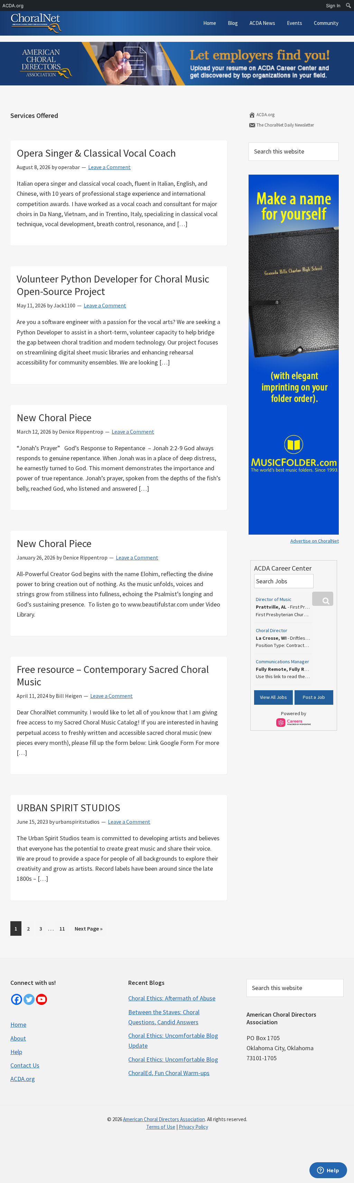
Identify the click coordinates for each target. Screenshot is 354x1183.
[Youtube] (41, 999)
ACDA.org (264, 115)
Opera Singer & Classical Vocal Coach (96, 152)
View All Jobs (273, 697)
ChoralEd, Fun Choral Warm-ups (168, 1073)
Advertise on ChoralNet (314, 541)
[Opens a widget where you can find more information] (328, 1171)
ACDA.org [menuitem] (13, 5)
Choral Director (271, 630)
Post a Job (314, 697)
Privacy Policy (193, 1127)
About (18, 1038)
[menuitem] (348, 5)
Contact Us (24, 1065)
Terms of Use (160, 1127)
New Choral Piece (54, 417)
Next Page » (88, 930)
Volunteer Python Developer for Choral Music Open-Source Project (113, 285)
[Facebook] (16, 999)
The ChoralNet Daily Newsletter (284, 125)
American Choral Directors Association (164, 1119)
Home (18, 1024)
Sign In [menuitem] (333, 5)
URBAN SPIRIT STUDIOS (68, 807)
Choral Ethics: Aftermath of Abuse (171, 998)
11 (64, 928)
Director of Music (273, 599)
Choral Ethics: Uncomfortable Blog (173, 1059)
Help (16, 1052)
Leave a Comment (109, 167)
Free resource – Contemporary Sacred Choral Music (113, 675)
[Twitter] (29, 999)
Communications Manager (282, 661)
